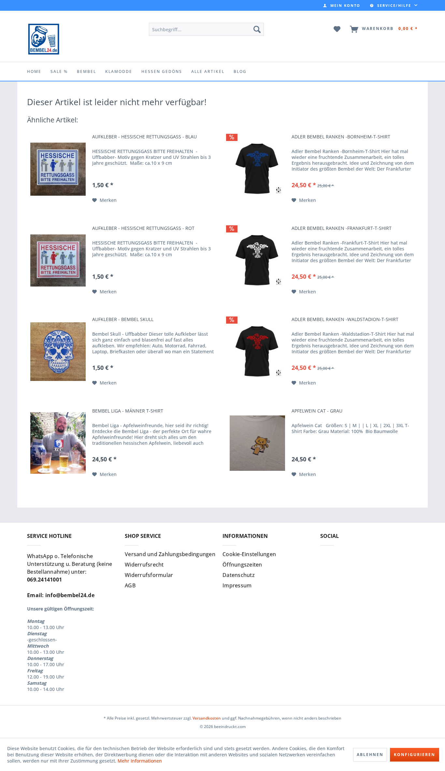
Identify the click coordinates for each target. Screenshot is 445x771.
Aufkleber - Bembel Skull (122, 319)
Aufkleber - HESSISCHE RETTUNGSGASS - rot (143, 228)
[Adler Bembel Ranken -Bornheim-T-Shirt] (257, 169)
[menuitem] (341, 5)
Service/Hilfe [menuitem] (394, 5)
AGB (130, 585)
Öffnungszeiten (242, 564)
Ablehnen (370, 754)
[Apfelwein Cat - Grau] (257, 443)
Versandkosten (207, 718)
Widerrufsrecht (144, 564)
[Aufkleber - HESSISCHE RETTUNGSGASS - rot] (58, 260)
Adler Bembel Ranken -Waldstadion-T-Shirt (345, 319)
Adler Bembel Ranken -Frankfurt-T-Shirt (342, 228)
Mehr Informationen (140, 761)
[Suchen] (257, 29)
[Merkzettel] (337, 29)
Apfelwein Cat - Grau (317, 411)
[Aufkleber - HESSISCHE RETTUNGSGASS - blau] (58, 169)
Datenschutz (239, 575)
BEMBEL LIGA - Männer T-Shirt (127, 411)
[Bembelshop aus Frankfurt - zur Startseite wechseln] (43, 39)
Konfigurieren (414, 754)
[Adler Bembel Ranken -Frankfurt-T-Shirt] (257, 260)
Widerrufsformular (149, 575)
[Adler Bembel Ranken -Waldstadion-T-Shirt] (257, 351)
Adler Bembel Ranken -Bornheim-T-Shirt (341, 137)
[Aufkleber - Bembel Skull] (58, 351)
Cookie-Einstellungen (249, 554)
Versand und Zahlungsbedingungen (170, 554)
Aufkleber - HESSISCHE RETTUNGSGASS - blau (144, 137)
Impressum (237, 585)
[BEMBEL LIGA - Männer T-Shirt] (58, 443)
